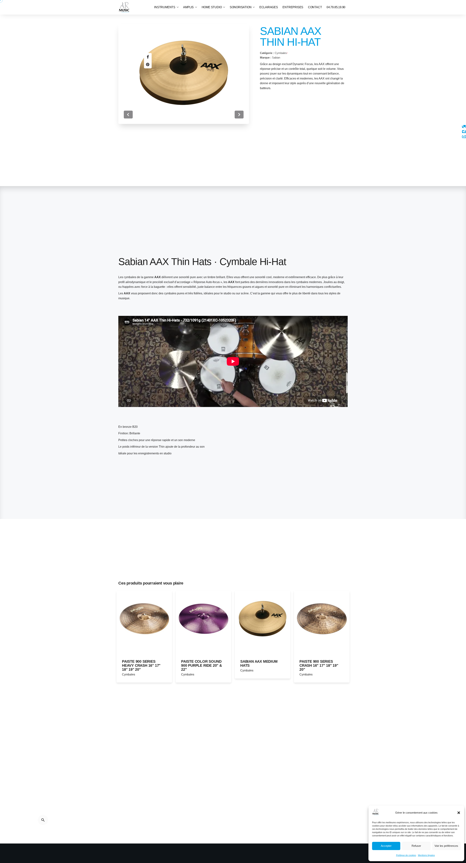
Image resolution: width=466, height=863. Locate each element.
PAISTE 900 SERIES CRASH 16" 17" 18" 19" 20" (318, 665)
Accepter (386, 845)
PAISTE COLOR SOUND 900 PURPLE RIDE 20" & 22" (201, 665)
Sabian (276, 57)
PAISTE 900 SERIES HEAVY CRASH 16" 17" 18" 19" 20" (141, 665)
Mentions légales (426, 855)
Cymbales (281, 52)
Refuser (416, 845)
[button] (459, 813)
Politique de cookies (406, 855)
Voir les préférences (446, 845)
